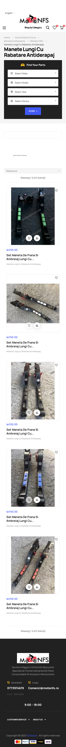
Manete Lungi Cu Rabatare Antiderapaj (23, 264)
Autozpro (32, 735)
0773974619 (15, 688)
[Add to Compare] (37, 238)
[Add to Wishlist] (56, 190)
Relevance (33, 170)
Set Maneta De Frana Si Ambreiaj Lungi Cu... (22, 257)
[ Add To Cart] (29, 238)
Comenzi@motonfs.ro (43, 688)
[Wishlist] (55, 27)
